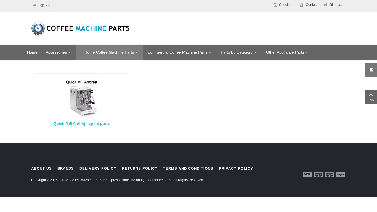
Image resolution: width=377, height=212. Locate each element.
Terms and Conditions (188, 168)
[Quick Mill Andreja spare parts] (81, 97)
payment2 (319, 174)
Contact (311, 5)
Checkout (286, 5)
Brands (65, 168)
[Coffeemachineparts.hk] (81, 28)
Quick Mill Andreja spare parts (81, 123)
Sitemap (336, 5)
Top (371, 100)
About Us (41, 168)
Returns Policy (140, 168)
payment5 (341, 174)
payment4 (330, 174)
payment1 (308, 174)
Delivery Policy (97, 168)
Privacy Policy (236, 168)
